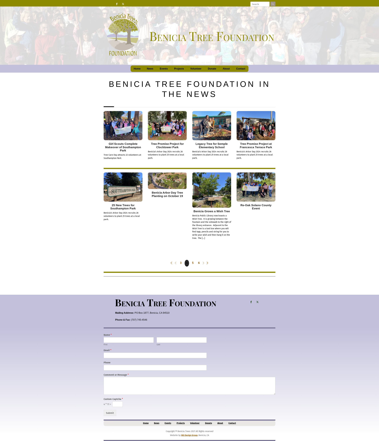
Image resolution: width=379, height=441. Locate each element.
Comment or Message (116, 374)
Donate (212, 68)
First (105, 344)
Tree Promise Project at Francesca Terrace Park (256, 145)
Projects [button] (179, 68)
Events (164, 68)
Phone (107, 362)
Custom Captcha (113, 399)
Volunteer (195, 68)
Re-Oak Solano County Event (256, 207)
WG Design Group (189, 435)
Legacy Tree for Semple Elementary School (212, 145)
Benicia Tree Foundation (165, 302)
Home (137, 68)
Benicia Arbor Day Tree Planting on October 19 (167, 194)
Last (158, 344)
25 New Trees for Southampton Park (123, 207)
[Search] (272, 4)
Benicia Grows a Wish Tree (211, 211)
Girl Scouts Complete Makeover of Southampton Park (123, 147)
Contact (240, 68)
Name (108, 334)
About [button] (226, 68)
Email (107, 350)
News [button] (150, 68)
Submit (110, 413)
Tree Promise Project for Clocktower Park (167, 145)
